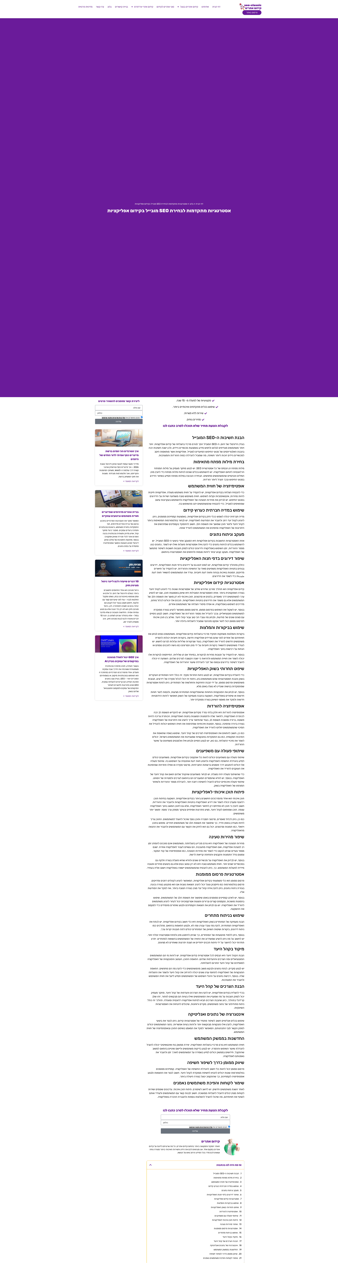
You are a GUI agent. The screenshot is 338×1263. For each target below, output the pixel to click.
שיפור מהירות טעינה (229, 1224)
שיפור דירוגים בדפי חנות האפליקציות (223, 1194)
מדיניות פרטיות (85, 6)
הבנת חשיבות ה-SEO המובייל (226, 1173)
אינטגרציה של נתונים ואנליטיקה (224, 1245)
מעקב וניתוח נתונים (230, 1190)
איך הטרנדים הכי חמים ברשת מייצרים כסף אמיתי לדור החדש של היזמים (119, 455)
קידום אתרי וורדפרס (143, 6)
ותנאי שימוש (194, 1127)
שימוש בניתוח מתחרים (228, 1232)
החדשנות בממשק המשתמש (226, 1249)
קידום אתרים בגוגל (189, 6)
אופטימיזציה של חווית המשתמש (225, 1182)
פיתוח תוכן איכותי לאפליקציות (225, 1220)
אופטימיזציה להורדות (228, 1211)
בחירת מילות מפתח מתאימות (226, 1177)
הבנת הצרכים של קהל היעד (226, 1241)
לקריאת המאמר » (131, 481)
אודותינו (205, 6)
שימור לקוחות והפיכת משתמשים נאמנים (220, 1258)
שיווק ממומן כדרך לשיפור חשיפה (223, 1254)
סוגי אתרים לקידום (165, 6)
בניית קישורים (121, 6)
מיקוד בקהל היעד (230, 1237)
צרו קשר (100, 6)
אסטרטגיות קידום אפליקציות (226, 1199)
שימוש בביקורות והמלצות (228, 1203)
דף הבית (216, 6)
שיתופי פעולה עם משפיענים (226, 1215)
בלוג (109, 6)
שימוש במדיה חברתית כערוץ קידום (223, 1186)
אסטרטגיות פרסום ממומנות (226, 1228)
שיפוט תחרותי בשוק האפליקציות (225, 1207)
